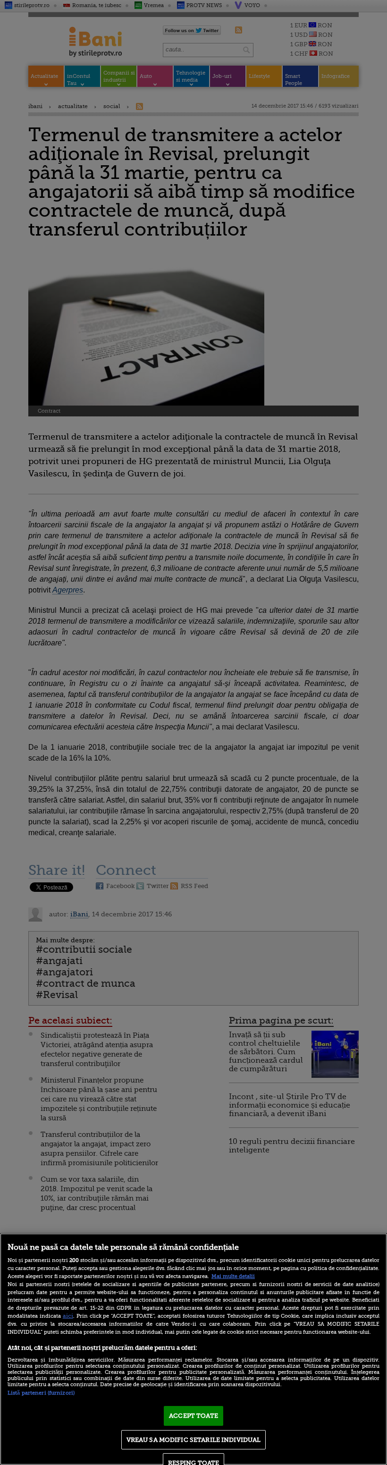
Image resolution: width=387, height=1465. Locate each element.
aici (68, 1316)
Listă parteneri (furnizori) (41, 1393)
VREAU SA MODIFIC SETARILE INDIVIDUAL (193, 1439)
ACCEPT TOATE (193, 1415)
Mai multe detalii (233, 1276)
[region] (193, 1349)
